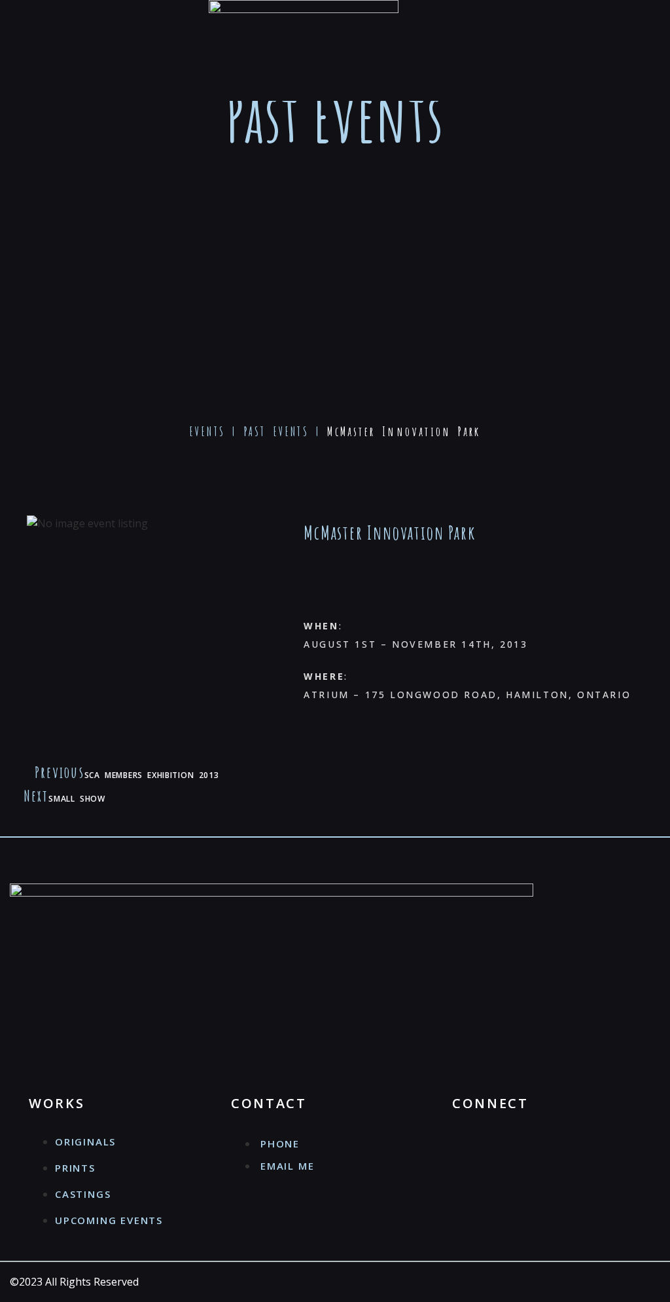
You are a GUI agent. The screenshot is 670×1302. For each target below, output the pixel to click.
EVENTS (207, 431)
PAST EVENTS (276, 431)
